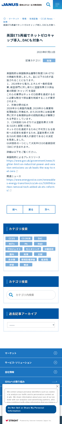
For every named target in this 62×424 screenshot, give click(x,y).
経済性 (44, 259)
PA (26, 243)
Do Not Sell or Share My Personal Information (26, 409)
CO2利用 (26, 238)
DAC (40, 238)
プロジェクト (14, 249)
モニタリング (33, 249)
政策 (49, 60)
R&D (40, 243)
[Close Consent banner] (57, 386)
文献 (40, 254)
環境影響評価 (28, 259)
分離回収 (49, 249)
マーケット (10, 353)
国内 (12, 254)
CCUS (12, 238)
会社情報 (9, 372)
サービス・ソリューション (18, 362)
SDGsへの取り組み (15, 381)
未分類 (11, 259)
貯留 (12, 264)
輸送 (26, 264)
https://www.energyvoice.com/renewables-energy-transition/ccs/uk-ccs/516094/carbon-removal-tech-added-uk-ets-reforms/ (31, 185)
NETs (12, 243)
